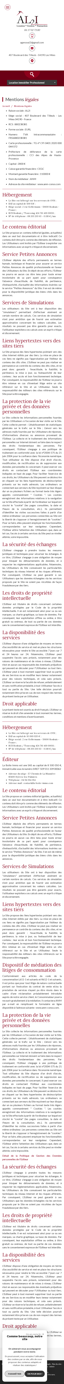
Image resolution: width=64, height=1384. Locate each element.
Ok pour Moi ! (34, 1373)
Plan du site (56, 1364)
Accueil (6, 106)
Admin (52, 1367)
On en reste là (33, 1334)
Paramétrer (14, 1373)
